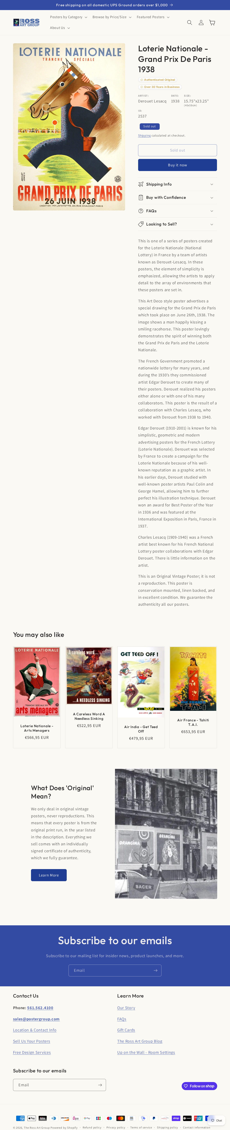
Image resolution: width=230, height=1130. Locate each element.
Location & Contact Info (35, 1029)
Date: (175, 95)
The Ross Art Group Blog (139, 1041)
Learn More (49, 875)
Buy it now (177, 164)
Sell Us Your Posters (31, 1041)
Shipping (144, 135)
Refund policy (92, 1127)
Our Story (126, 1007)
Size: (187, 95)
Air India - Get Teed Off (141, 728)
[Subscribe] (155, 971)
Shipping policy (167, 1127)
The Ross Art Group (37, 1128)
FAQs (121, 1019)
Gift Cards (126, 1029)
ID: (140, 110)
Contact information (196, 1127)
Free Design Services (32, 1052)
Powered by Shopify (64, 1128)
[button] (68, 17)
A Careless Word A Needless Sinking (89, 716)
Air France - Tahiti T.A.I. (193, 722)
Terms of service (141, 1127)
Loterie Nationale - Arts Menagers (36, 728)
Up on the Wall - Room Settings (146, 1052)
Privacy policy (115, 1127)
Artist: (143, 95)
